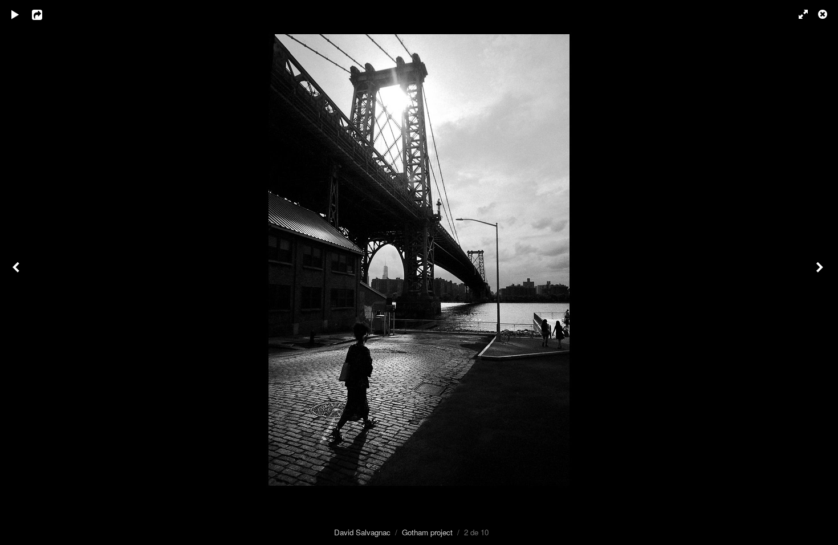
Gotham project (427, 532)
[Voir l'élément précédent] (17, 272)
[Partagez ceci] (45, 14)
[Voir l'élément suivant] (821, 272)
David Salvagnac (362, 532)
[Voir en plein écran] (798, 14)
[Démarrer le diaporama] (15, 14)
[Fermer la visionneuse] (823, 14)
